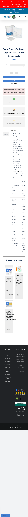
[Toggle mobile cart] (19, 16)
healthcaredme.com (13, 424)
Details (11, 294)
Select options (18, 295)
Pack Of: (5, 65)
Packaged (16, 171)
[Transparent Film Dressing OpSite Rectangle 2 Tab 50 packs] (19, 269)
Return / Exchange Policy (7, 371)
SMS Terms (7, 367)
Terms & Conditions (7, 364)
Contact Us (7, 358)
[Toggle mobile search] (22, 16)
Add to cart (14, 76)
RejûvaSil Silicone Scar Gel (8, 279)
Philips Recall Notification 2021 (7, 382)
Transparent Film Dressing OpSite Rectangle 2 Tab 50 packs (19, 280)
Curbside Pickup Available (7, 378)
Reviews (7, 355)
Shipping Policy (8, 361)
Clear (24, 66)
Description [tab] (6, 130)
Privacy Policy (7, 374)
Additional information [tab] (6, 134)
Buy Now (14, 80)
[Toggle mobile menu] (25, 16)
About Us (7, 352)
